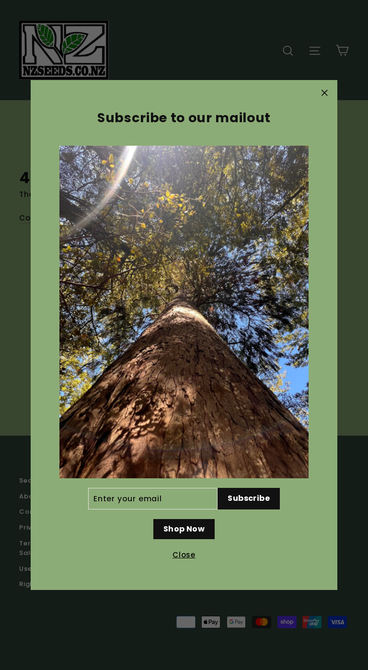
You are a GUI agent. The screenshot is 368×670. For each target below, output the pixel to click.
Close (184, 555)
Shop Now (184, 528)
